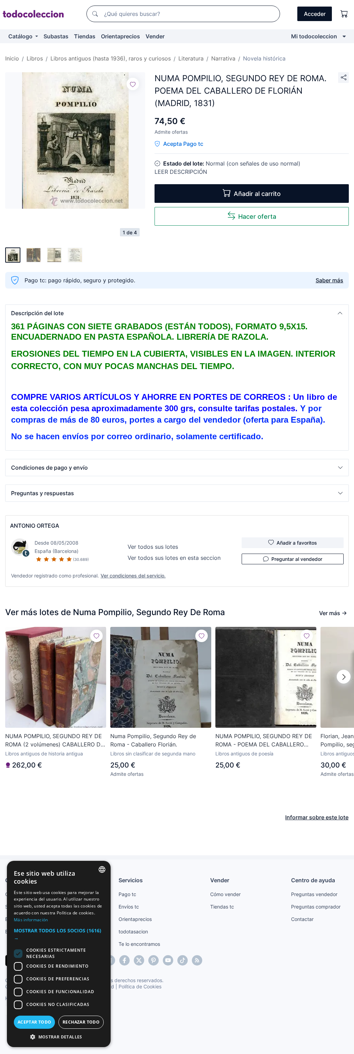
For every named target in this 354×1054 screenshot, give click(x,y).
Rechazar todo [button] (81, 1022)
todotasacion (133, 931)
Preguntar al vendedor (296, 559)
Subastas (56, 36)
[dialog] (59, 954)
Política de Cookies (140, 986)
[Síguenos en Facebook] (124, 960)
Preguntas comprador (316, 907)
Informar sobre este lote (316, 817)
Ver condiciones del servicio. (133, 575)
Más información (31, 920)
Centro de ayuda (313, 880)
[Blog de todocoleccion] (197, 960)
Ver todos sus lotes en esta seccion (174, 557)
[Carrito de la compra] (344, 13)
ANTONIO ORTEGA (34, 525)
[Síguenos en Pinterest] (153, 960)
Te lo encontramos (139, 944)
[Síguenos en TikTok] (182, 960)
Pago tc (127, 894)
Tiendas (84, 36)
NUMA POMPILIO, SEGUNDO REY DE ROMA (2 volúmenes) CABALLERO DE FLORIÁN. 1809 (54, 741)
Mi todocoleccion (314, 36)
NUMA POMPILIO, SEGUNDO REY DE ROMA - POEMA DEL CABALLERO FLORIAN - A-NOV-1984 (263, 741)
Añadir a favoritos (297, 543)
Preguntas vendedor (314, 894)
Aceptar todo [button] (35, 1022)
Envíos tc (129, 907)
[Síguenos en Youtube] (168, 960)
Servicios (131, 880)
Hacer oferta (257, 216)
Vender (155, 36)
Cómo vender (225, 894)
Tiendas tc (222, 907)
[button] (177, 313)
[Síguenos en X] (139, 960)
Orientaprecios (120, 36)
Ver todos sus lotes (153, 546)
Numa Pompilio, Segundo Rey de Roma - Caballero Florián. (153, 740)
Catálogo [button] (21, 36)
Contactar (302, 919)
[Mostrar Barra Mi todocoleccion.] (344, 36)
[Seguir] (133, 84)
